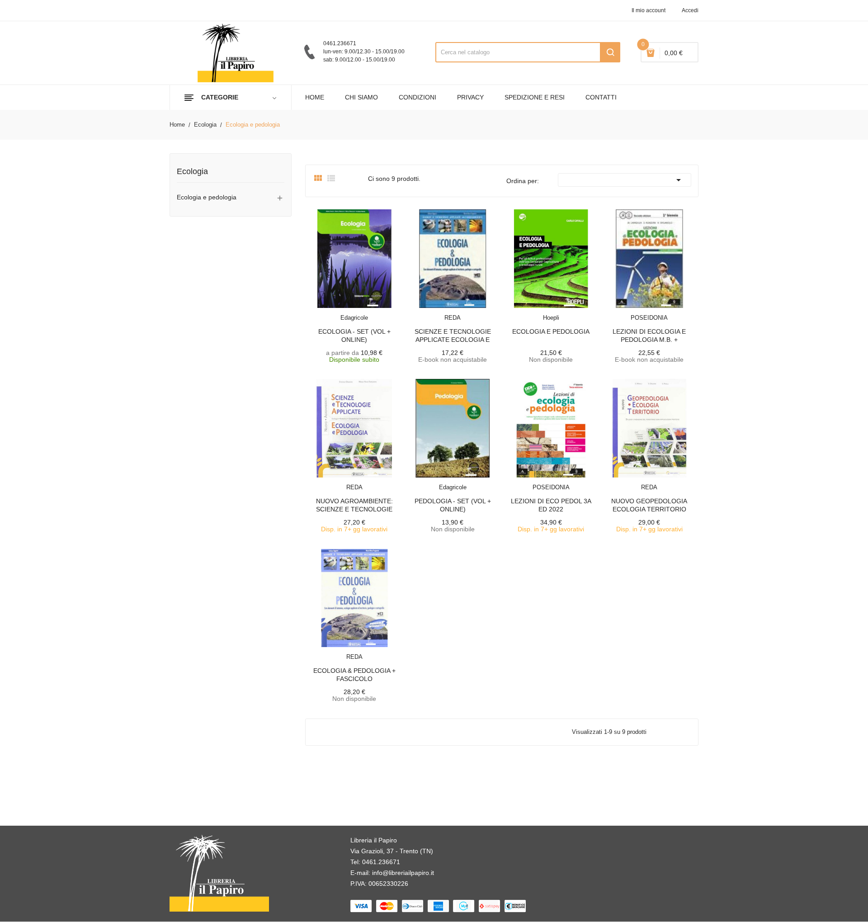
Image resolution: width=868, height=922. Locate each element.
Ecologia (192, 171)
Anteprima (338, 312)
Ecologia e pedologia (206, 197)
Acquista (362, 482)
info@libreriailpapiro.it (403, 872)
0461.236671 (381, 861)
